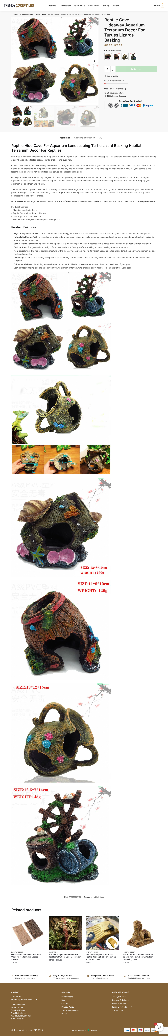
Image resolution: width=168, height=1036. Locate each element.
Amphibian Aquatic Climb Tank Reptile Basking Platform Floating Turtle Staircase (101, 956)
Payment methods (119, 1003)
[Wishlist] (41, 920)
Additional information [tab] (84, 137)
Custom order (118, 1010)
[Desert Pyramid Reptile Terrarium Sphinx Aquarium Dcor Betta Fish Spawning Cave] (140, 933)
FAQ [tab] (100, 137)
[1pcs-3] (125, 56)
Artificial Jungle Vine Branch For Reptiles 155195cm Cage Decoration (65, 955)
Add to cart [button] (28, 967)
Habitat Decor (40, 14)
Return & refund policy (122, 1007)
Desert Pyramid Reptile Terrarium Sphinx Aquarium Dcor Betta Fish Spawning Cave (138, 956)
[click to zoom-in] (55, 61)
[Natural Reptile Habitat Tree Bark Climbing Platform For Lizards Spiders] (28, 933)
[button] (94, 61)
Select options (65, 967)
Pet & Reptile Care (26, 14)
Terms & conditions (70, 1010)
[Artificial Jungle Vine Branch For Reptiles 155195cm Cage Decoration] (65, 933)
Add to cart (136, 69)
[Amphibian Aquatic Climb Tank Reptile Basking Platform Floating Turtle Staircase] (102, 933)
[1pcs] (108, 56)
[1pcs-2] (116, 56)
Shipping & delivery (120, 1000)
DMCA (64, 1014)
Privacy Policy (67, 1007)
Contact (64, 1003)
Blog (63, 1000)
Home (14, 14)
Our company (67, 997)
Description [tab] (65, 137)
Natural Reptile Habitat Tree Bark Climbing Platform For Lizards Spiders (26, 956)
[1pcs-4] (133, 56)
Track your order (119, 997)
